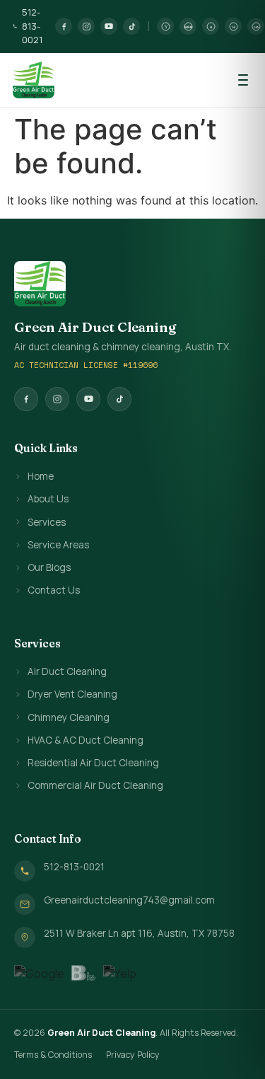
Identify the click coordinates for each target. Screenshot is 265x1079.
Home (41, 476)
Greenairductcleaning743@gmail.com (129, 900)
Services (47, 522)
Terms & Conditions (53, 1055)
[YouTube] (108, 26)
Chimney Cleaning (69, 717)
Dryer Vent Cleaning (72, 694)
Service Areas (58, 544)
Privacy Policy (133, 1055)
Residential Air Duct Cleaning (93, 762)
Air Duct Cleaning (67, 671)
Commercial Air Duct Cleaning (95, 785)
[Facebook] (63, 26)
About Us (48, 498)
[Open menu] (243, 80)
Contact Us (54, 590)
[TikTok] (131, 26)
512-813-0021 (32, 26)
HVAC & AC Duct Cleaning (85, 740)
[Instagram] (86, 26)
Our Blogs (49, 567)
